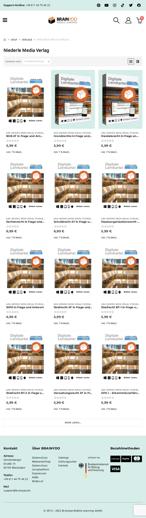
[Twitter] (130, 5)
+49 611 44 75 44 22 (38, 5)
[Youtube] (106, 5)
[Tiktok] (122, 5)
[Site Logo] (60, 20)
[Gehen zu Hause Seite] (5, 40)
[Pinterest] (98, 5)
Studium (39, 133)
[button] (116, 20)
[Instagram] (114, 5)
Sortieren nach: (13, 61)
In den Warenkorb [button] (41, 76)
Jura (8, 133)
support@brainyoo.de (17, 490)
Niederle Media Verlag (22, 133)
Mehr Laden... (73, 422)
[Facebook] (138, 5)
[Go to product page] (26, 99)
